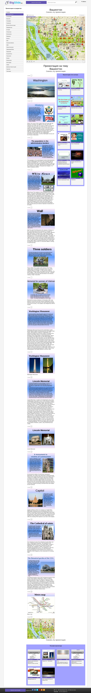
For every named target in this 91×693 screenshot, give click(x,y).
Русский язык (9, 53)
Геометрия (8, 23)
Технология (8, 56)
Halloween (73, 179)
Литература (8, 31)
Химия (7, 64)
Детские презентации (10, 25)
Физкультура (9, 60)
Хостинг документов (63, 691)
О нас (56, 689)
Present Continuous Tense (63, 125)
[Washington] (41, 97)
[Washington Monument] (41, 373)
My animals (73, 125)
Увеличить (82, 15)
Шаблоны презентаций (11, 66)
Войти (84, 1)
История (8, 29)
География (8, 20)
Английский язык (9, 14)
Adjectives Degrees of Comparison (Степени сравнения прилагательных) (64, 163)
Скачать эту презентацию (56, 12)
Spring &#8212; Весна (75, 89)
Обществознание (10, 47)
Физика (7, 58)
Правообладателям (63, 689)
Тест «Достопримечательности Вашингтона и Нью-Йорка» (62, 662)
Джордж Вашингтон (32, 679)
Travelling (60, 89)
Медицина (8, 36)
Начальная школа (10, 42)
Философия (8, 62)
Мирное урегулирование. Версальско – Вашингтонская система (33, 662)
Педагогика (8, 51)
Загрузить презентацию (36, 2)
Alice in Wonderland (75, 143)
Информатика (9, 27)
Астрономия (8, 16)
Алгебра (8, 12)
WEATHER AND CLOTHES (76, 107)
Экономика (8, 71)
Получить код (31, 15)
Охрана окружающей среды (63, 179)
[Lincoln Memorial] (41, 447)
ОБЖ (7, 45)
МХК (7, 40)
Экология (8, 69)
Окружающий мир (10, 49)
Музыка (8, 38)
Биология (8, 18)
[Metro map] (41, 613)
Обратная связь (72, 689)
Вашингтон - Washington (47, 661)
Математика (8, 34)
